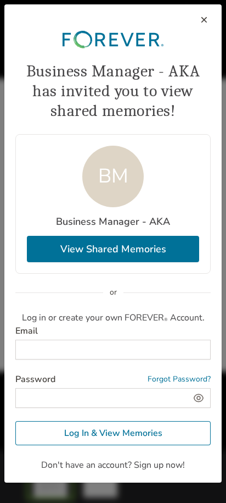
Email (26, 331)
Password (35, 379)
